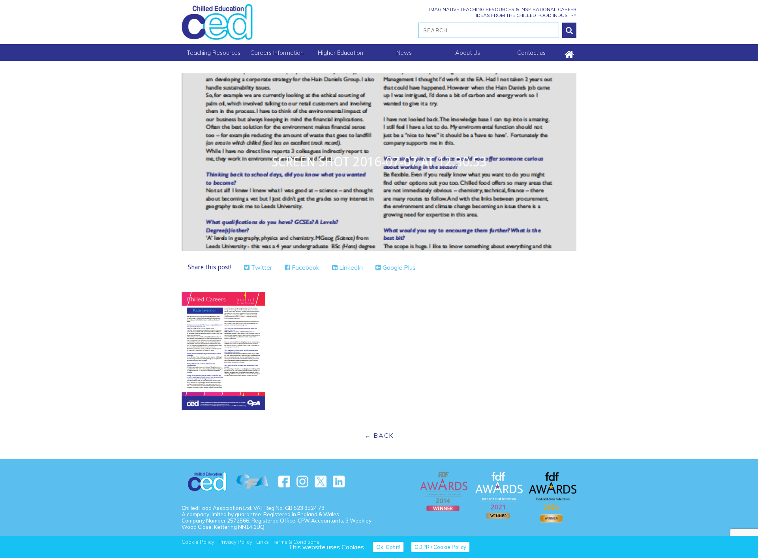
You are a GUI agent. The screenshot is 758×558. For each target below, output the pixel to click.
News (404, 52)
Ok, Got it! (388, 547)
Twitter (261, 267)
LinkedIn (350, 267)
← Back (379, 435)
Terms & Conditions (296, 542)
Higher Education (340, 52)
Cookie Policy (198, 542)
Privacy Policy (235, 542)
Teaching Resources (213, 52)
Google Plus (398, 267)
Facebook (304, 267)
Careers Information (277, 52)
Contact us (531, 52)
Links (262, 542)
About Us (467, 52)
